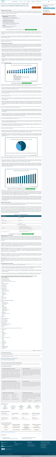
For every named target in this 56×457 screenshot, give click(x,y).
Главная (1, 3)
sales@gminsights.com (44, 447)
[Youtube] (54, 454)
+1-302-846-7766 (43, 446)
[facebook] (52, 454)
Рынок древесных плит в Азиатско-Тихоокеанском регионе (10, 438)
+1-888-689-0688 (44, 445)
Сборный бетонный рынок (6, 437)
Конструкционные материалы (17, 3)
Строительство (5, 3)
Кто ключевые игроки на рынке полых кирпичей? (8, 359)
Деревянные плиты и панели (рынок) (27, 438)
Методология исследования (46, 12)
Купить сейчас (49, 8)
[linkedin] (48, 454)
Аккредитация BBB (13, 406)
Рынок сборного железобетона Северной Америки (29, 437)
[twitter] (50, 454)
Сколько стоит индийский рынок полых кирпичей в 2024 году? (10, 358)
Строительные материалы (10, 3)
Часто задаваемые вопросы (46, 11)
